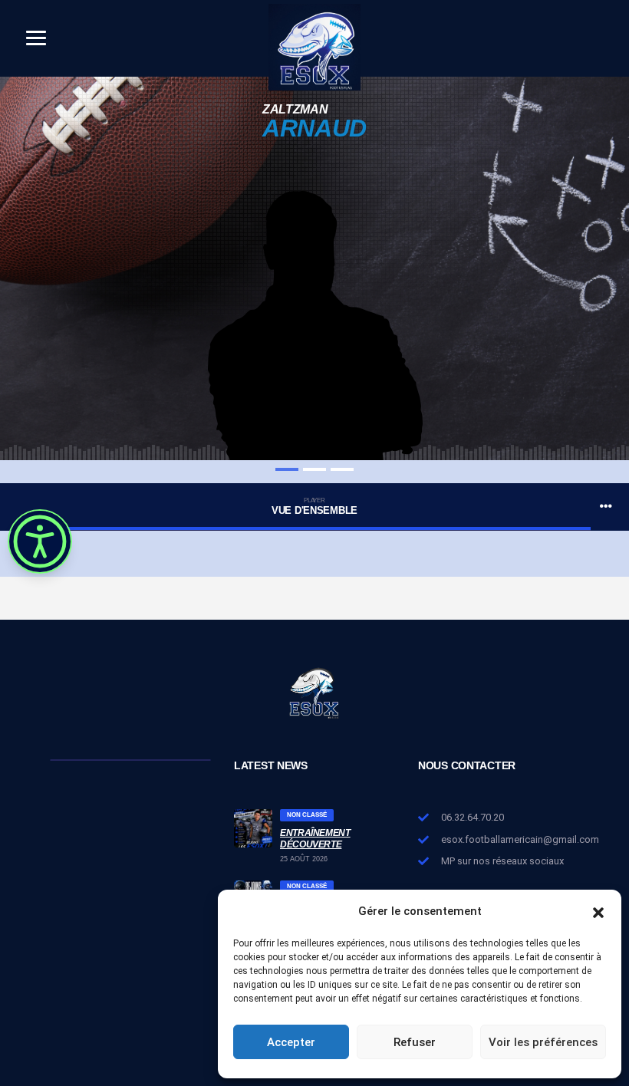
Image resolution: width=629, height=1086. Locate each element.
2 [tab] (314, 469)
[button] (598, 911)
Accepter (291, 1042)
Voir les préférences (543, 1042)
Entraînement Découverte (315, 838)
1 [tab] (286, 469)
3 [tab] (342, 469)
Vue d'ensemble (314, 506)
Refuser (415, 1042)
